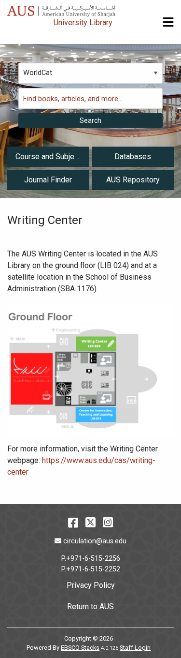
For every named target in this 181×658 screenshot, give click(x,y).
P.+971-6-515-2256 (90, 558)
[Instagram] (108, 522)
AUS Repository (133, 179)
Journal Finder (48, 179)
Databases (132, 156)
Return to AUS (90, 606)
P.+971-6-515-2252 (90, 569)
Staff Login (135, 647)
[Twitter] (90, 522)
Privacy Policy (91, 585)
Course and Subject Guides (48, 159)
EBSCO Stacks (80, 647)
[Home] (61, 8)
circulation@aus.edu (94, 541)
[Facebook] (73, 522)
